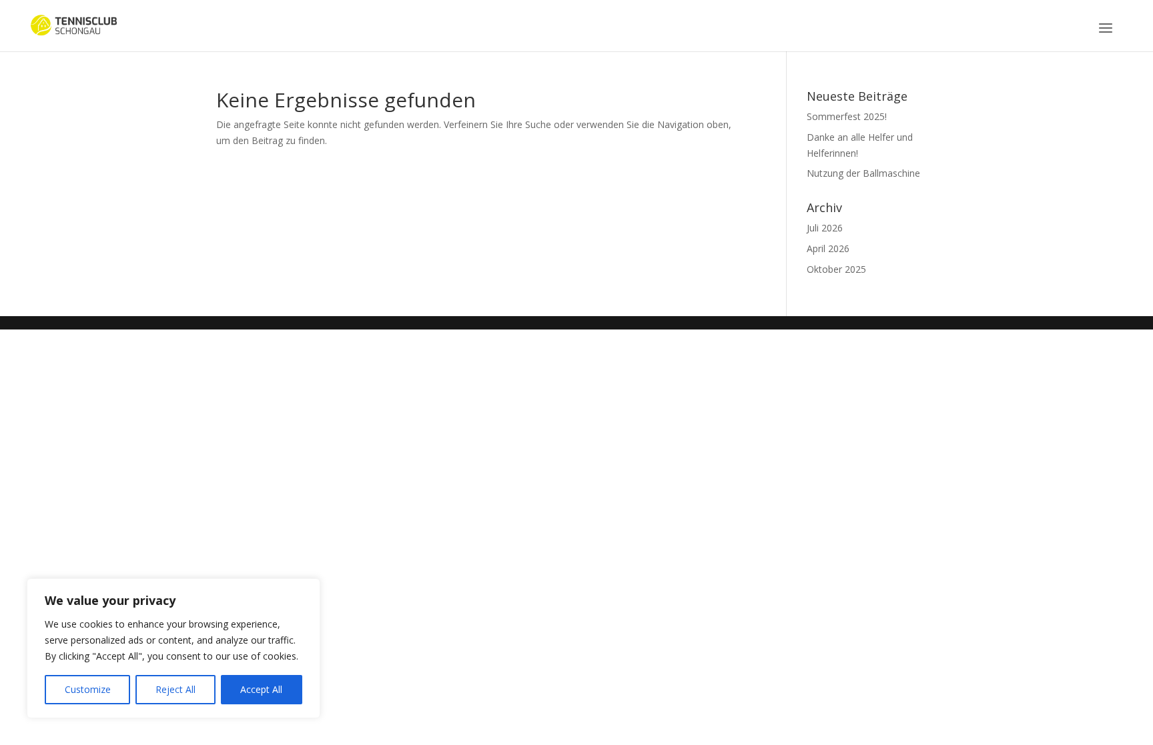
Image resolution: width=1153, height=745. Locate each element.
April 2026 (828, 248)
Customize (88, 689)
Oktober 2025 (836, 269)
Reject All (175, 689)
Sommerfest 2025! (847, 116)
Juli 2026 (825, 227)
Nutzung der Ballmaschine (863, 173)
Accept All (261, 689)
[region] (173, 648)
